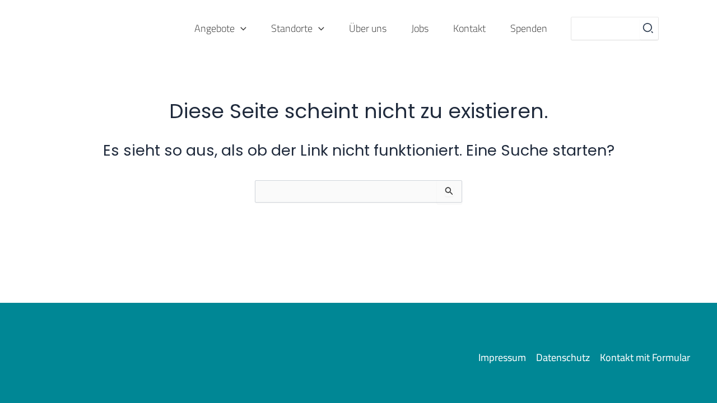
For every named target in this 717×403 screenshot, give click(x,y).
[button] (240, 29)
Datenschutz (563, 357)
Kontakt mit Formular (645, 357)
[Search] (649, 28)
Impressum (502, 357)
